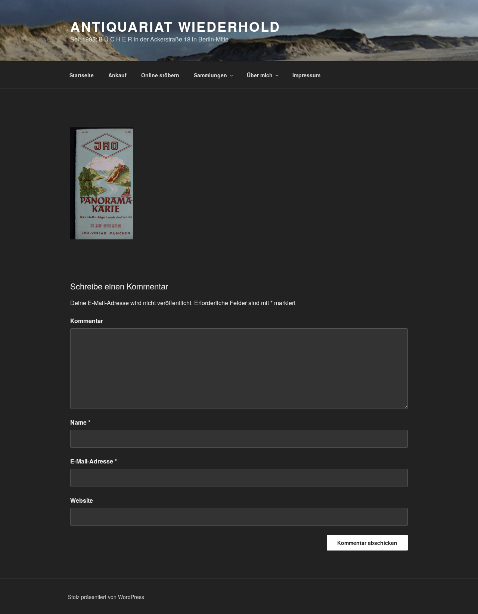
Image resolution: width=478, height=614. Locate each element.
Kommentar (86, 320)
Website (81, 500)
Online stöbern (160, 75)
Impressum (306, 75)
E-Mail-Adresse (93, 461)
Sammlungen (210, 75)
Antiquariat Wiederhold (175, 26)
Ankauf (117, 75)
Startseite (81, 75)
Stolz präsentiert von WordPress (106, 597)
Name (80, 422)
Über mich (260, 75)
